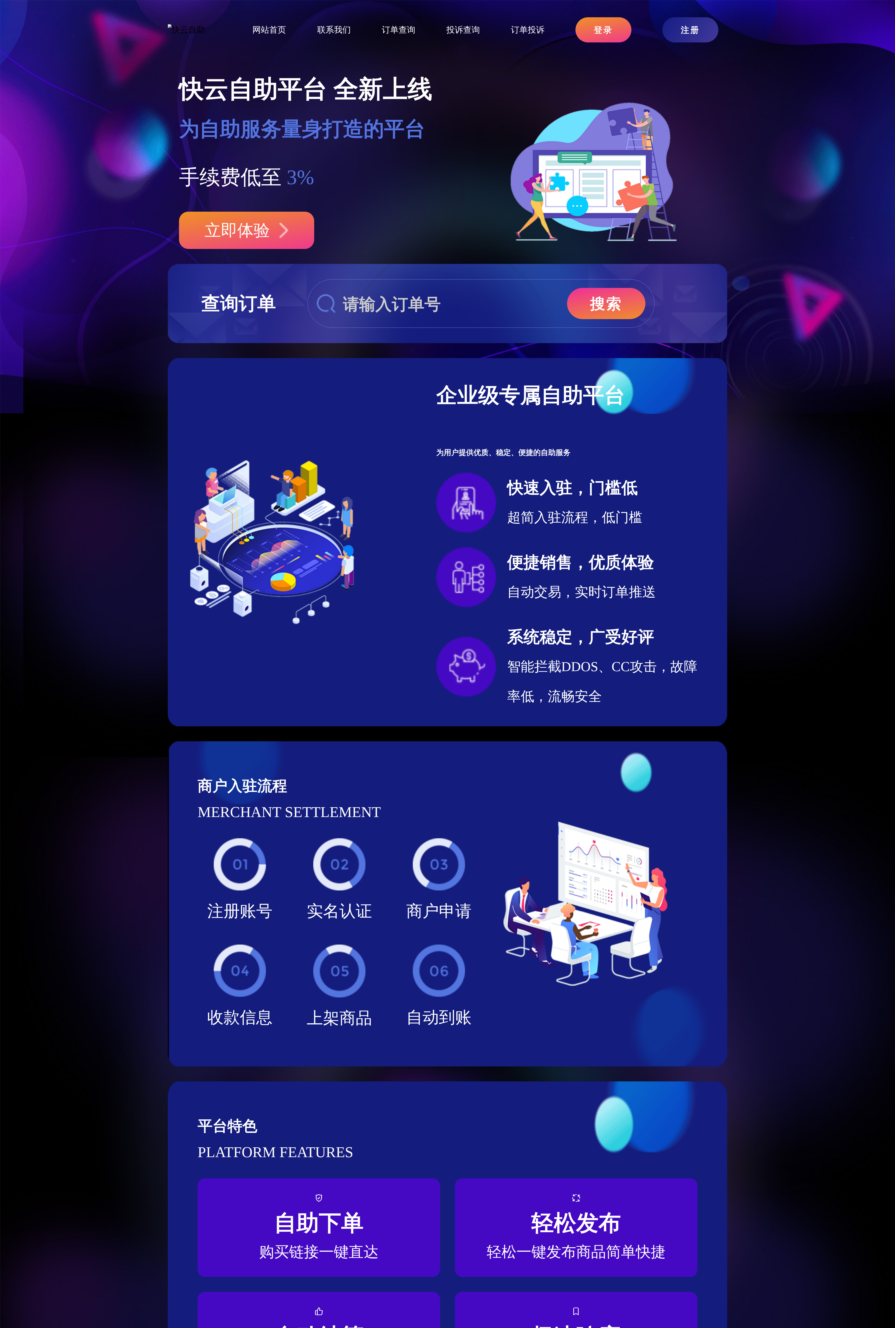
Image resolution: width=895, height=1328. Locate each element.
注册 (690, 30)
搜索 (606, 303)
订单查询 (398, 29)
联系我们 (334, 29)
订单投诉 (527, 29)
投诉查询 (463, 29)
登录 (603, 30)
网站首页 (269, 29)
